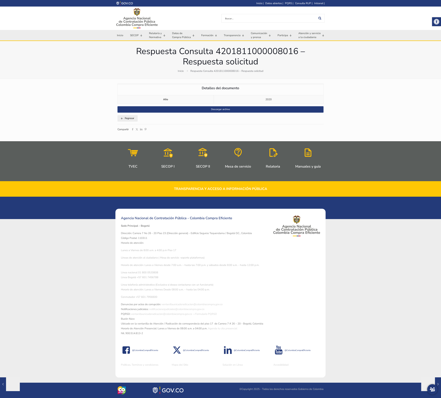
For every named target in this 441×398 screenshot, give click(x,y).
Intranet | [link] (319, 3)
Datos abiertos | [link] (274, 3)
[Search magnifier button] (320, 18)
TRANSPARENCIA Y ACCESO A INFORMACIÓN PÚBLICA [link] (220, 189)
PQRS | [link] (289, 3)
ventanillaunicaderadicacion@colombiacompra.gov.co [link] (192, 304)
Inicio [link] (181, 71)
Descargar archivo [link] (220, 109)
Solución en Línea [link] (233, 364)
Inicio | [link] (260, 3)
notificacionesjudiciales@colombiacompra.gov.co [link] (176, 309)
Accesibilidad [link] (281, 364)
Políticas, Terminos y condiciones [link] (139, 364)
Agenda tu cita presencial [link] (222, 328)
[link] (436, 21)
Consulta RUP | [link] (303, 3)
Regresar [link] (129, 118)
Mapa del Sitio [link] (180, 364)
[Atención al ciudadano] (432, 389)
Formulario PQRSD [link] (206, 314)
